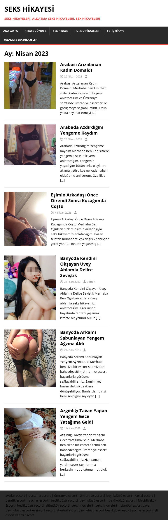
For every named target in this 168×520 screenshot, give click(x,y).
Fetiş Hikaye (115, 31)
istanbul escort (67, 510)
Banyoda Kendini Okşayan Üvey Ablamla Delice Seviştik (78, 266)
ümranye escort (65, 495)
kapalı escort (24, 515)
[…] (94, 113)
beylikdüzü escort (119, 495)
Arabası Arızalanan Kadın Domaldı (80, 67)
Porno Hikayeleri (87, 31)
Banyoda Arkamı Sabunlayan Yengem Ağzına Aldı (82, 338)
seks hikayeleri (82, 505)
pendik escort (15, 500)
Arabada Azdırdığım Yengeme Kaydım (81, 130)
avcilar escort (38, 500)
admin (91, 282)
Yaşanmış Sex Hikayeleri (21, 39)
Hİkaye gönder (35, 31)
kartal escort (144, 495)
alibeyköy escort (57, 505)
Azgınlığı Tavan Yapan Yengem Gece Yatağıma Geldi (83, 416)
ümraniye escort (92, 495)
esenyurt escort (43, 510)
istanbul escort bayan (135, 505)
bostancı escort (39, 495)
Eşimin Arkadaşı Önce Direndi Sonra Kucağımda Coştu (78, 200)
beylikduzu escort (18, 510)
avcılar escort (15, 495)
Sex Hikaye (60, 31)
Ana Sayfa (10, 31)
